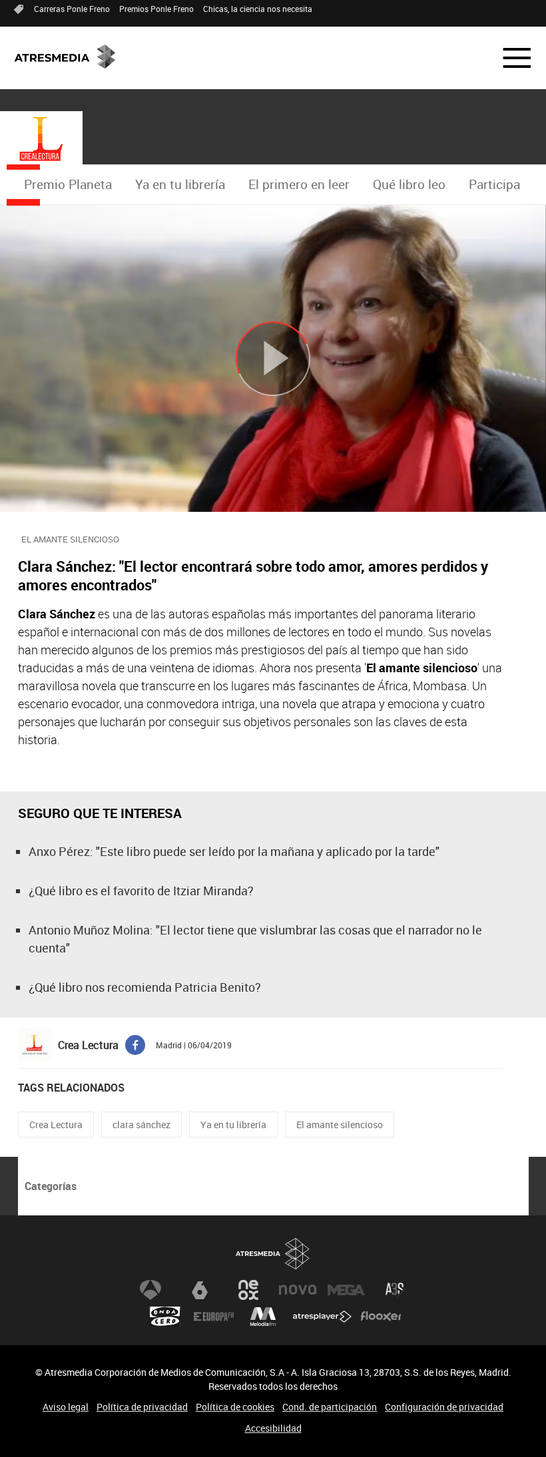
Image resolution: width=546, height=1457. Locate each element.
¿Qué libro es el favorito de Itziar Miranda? (141, 891)
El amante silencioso (339, 1124)
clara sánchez (141, 1124)
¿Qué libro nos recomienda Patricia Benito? (145, 987)
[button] (508, 58)
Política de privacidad (142, 1406)
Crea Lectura (56, 1124)
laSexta (200, 1290)
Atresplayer (322, 1317)
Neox (248, 1290)
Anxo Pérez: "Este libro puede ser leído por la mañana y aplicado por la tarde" (234, 851)
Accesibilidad (273, 1428)
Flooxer (381, 1317)
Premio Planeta (68, 184)
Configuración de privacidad (444, 1406)
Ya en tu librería (180, 184)
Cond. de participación (329, 1406)
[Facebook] (135, 1043)
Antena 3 (150, 1290)
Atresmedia (273, 1254)
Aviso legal (66, 1406)
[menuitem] (67, 184)
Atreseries (395, 1290)
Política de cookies (235, 1406)
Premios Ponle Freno (156, 8)
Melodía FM (263, 1317)
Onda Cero (165, 1317)
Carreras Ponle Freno (72, 8)
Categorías (51, 1186)
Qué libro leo (409, 184)
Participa (494, 184)
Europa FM (214, 1317)
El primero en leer (299, 184)
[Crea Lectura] (41, 139)
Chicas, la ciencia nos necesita (257, 8)
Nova (298, 1290)
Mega (346, 1290)
